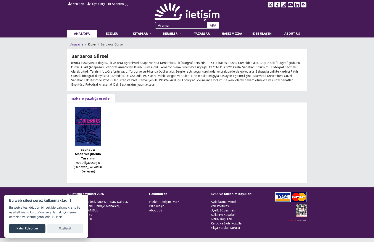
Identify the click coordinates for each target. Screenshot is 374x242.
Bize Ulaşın (156, 206)
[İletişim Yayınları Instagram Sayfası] (283, 5)
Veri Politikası (220, 206)
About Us (155, 210)
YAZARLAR (202, 33)
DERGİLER (170, 33)
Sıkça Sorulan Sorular (225, 228)
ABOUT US (292, 33)
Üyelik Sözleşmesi (223, 210)
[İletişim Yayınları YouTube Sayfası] (290, 5)
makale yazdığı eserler (91, 98)
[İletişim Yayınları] (187, 11)
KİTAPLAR (141, 33)
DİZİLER (112, 33)
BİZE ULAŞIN (262, 33)
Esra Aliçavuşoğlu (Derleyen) (87, 165)
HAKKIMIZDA (232, 33)
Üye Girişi (98, 4)
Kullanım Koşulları (223, 215)
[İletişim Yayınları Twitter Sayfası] (270, 5)
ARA (213, 25)
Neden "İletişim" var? (164, 202)
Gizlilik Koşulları (221, 219)
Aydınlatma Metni (223, 202)
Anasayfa (76, 44)
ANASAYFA (82, 33)
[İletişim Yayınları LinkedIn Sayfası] (297, 5)
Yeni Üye (78, 4)
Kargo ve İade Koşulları (227, 223)
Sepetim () (119, 4)
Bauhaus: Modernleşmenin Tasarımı (88, 154)
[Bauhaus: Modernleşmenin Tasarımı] (88, 126)
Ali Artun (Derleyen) (91, 169)
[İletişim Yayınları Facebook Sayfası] (277, 5)
